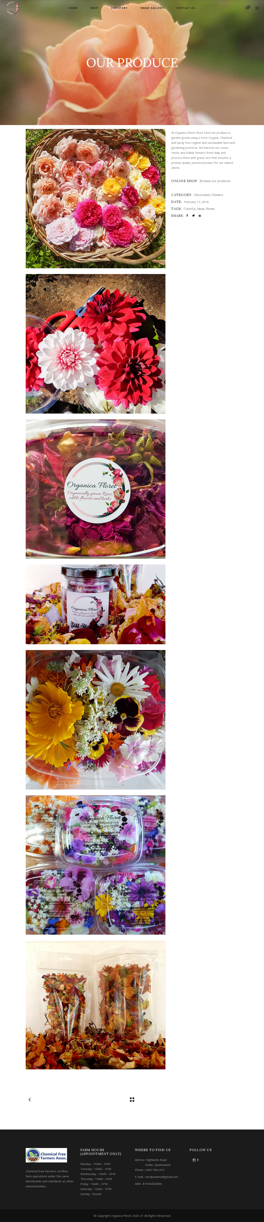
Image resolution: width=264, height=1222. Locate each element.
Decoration (202, 195)
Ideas (201, 209)
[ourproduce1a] (95, 198)
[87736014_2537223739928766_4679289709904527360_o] (95, 865)
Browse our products (215, 181)
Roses (210, 209)
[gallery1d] (95, 719)
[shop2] (95, 604)
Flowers (217, 195)
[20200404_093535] (95, 1004)
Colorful (189, 209)
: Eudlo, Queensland (152, 1165)
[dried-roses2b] (95, 489)
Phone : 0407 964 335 (149, 1170)
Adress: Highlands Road (151, 1160)
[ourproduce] (95, 343)
